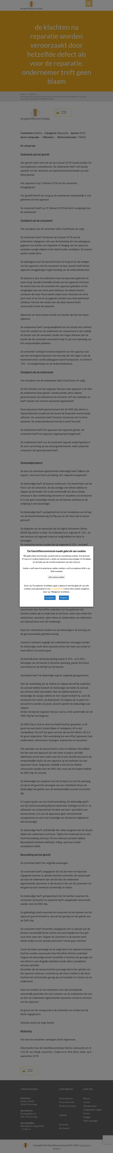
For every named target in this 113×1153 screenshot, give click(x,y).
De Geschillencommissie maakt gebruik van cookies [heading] (56, 551)
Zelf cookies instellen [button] (56, 577)
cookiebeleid (57, 588)
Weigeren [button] (64, 598)
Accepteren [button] (49, 598)
